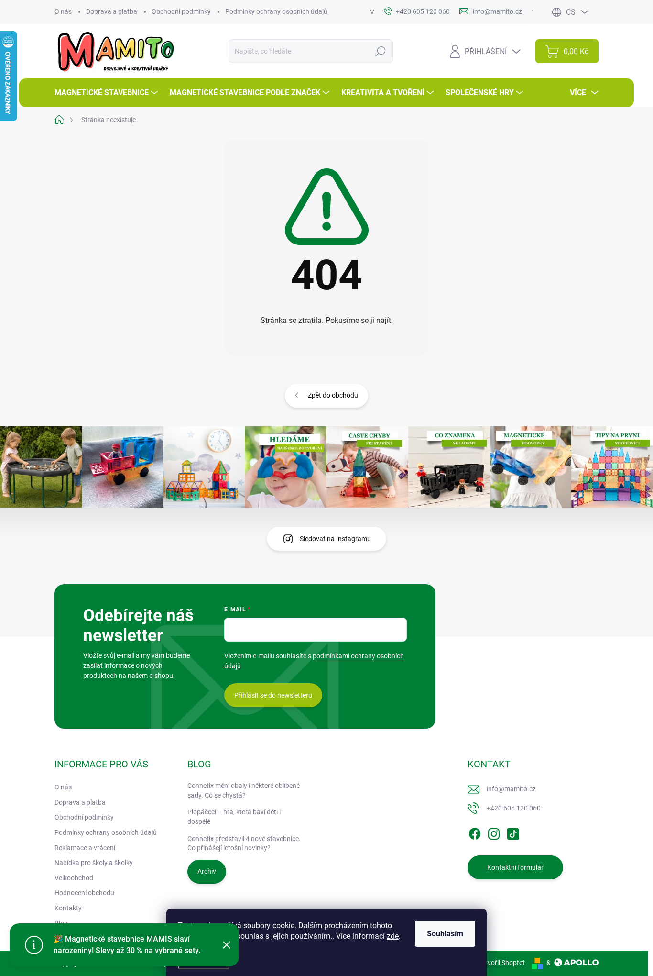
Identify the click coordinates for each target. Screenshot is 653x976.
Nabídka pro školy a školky (93, 862)
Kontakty (68, 908)
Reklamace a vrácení (84, 848)
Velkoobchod (73, 878)
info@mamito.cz (511, 789)
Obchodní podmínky (181, 11)
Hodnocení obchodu (84, 893)
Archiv (206, 871)
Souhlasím (445, 933)
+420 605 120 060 (514, 808)
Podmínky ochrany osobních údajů (276, 11)
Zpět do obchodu (333, 395)
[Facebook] (475, 832)
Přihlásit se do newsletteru (273, 695)
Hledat (381, 51)
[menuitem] (107, 92)
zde (393, 936)
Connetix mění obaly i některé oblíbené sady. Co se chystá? (243, 790)
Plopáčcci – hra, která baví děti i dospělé (234, 816)
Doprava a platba (111, 11)
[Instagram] (494, 832)
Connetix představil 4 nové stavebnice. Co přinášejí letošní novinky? (244, 843)
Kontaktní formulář (515, 867)
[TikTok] (513, 832)
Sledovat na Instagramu (335, 539)
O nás (63, 11)
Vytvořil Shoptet (501, 962)
